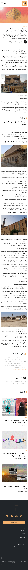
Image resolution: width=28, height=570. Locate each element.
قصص (23, 26)
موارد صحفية (22, 537)
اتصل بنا (23, 533)
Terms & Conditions (11, 561)
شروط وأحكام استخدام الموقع (19, 547)
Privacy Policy (4, 561)
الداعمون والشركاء (21, 530)
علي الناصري (21, 41)
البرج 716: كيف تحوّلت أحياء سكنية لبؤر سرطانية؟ (15, 123)
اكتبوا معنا (15, 522)
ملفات (26, 26)
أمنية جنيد (25, 491)
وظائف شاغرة (22, 540)
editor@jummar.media (19, 369)
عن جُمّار (23, 528)
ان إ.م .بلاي (25, 458)
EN (5, 3)
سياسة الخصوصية (21, 544)
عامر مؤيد (25, 425)
